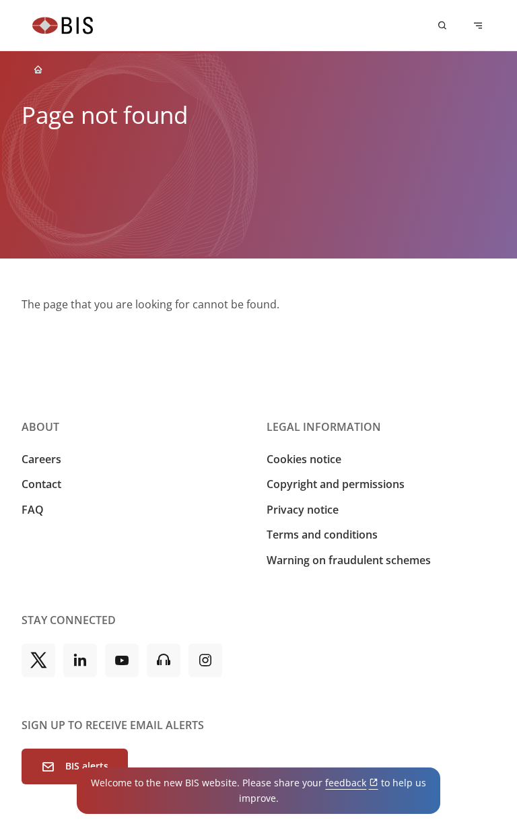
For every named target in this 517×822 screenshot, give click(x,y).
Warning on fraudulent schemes (349, 560)
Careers (41, 459)
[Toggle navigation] (477, 25)
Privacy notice (303, 509)
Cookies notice (304, 459)
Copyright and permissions (336, 484)
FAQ (33, 509)
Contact (41, 484)
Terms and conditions (322, 534)
